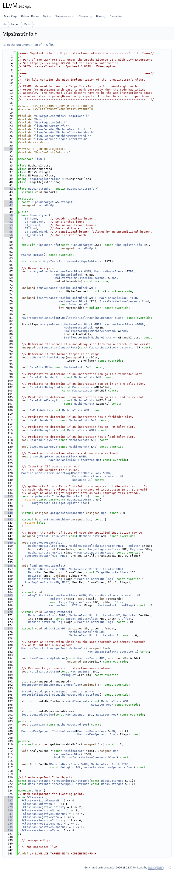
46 (8, 202)
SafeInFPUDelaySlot (45, 387)
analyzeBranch (41, 271)
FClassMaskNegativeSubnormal (44, 813)
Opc (103, 512)
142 (8, 519)
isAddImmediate (77, 701)
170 (8, 612)
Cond (113, 278)
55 (8, 231)
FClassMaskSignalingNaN (40, 800)
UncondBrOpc (46, 205)
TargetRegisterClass (44, 178)
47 (8, 205)
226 (8, 797)
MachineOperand (69, 724)
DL (87, 304)
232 (8, 817)
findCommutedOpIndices (48, 658)
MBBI (119, 545)
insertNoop (38, 456)
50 (8, 215)
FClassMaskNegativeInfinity (43, 807)
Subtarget (64, 202)
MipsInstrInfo (39, 188)
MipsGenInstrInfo (80, 188)
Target (14, 24)
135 (8, 496)
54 (8, 228)
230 (8, 810)
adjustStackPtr (55, 628)
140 (8, 512)
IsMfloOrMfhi (40, 410)
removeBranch (47, 287)
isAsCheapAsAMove (43, 446)
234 (8, 823)
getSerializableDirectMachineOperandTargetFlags (60, 694)
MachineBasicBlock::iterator (112, 347)
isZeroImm (37, 724)
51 (8, 218)
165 (8, 595)
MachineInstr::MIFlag (45, 552)
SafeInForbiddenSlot (46, 377)
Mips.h (40, 119)
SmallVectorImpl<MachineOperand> (80, 278)
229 (8, 807)
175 (8, 628)
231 (8, 813)
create (74, 261)
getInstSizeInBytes (52, 536)
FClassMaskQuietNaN (36, 803)
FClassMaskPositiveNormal (41, 823)
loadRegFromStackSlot (47, 565)
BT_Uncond (32, 225)
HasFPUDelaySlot (42, 430)
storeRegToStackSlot (46, 542)
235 (8, 827)
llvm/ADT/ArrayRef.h (51, 125)
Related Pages (30, 16)
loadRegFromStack (38, 582)
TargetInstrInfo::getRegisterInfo (59, 503)
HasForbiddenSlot (43, 420)
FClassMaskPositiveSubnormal (44, 827)
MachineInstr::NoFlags (95, 552)
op (86, 724)
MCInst (26, 254)
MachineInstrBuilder (37, 473)
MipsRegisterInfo (128, 244)
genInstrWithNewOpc (70, 648)
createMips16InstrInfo (71, 780)
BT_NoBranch (34, 221)
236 (8, 830)
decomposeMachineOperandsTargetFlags (51, 684)
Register (133, 545)
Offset (120, 602)
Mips (27, 24)
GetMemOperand (65, 731)
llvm (38, 159)
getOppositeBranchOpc (67, 512)
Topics (47, 16)
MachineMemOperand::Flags (97, 734)
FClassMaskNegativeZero (40, 817)
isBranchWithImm (56, 519)
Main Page (10, 16)
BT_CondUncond (36, 231)
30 (8, 149)
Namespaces (63, 16)
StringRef (68, 675)
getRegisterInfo (75, 496)
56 (8, 235)
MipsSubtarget (43, 202)
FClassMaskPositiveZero (40, 830)
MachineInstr (74, 367)
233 (8, 820)
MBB (88, 271)
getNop (38, 254)
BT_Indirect (34, 235)
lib (4, 24)
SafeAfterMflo (41, 367)
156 (8, 565)
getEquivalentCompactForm (57, 347)
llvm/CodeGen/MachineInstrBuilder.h (64, 132)
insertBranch (47, 297)
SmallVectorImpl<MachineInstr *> (90, 337)
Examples (116, 16)
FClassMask (35, 797)
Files (99, 16)
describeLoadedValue (37, 714)
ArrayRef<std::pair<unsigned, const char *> (57, 691)
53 (8, 225)
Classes (83, 16)
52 (8, 221)
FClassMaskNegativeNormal (41, 810)
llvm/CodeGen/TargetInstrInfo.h (60, 139)
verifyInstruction (44, 671)
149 (8, 542)
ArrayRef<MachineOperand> (120, 301)
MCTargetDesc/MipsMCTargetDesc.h (61, 115)
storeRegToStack (37, 555)
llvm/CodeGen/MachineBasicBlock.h (62, 129)
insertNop (63, 473)
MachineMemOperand (35, 731)
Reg (108, 704)
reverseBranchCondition (40, 317)
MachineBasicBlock (68, 271)
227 (8, 800)
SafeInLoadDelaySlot (46, 400)
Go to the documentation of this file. (28, 45)
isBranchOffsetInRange (48, 357)
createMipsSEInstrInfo (71, 784)
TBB (130, 271)
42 (8, 188)
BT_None (31, 218)
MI (89, 367)
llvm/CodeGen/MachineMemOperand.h (62, 135)
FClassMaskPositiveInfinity (43, 820)
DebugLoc (76, 304)
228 (8, 803)
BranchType (38, 215)
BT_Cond (31, 228)
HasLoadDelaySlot (43, 440)
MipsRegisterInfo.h (50, 122)
